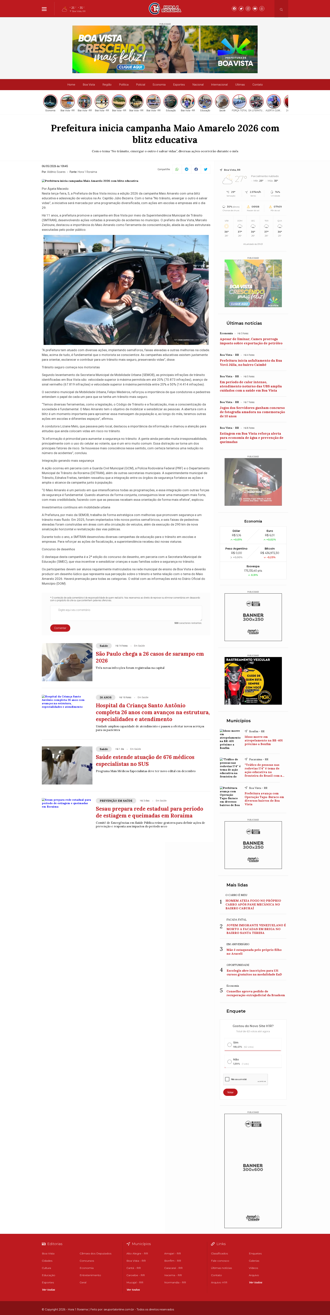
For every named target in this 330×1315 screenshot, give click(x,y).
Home (71, 84)
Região (107, 84)
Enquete (236, 1011)
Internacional (219, 84)
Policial (140, 84)
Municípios (238, 720)
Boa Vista (89, 84)
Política (124, 84)
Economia (159, 84)
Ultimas (240, 84)
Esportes (179, 84)
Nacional (198, 84)
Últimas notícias (244, 323)
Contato (257, 84)
